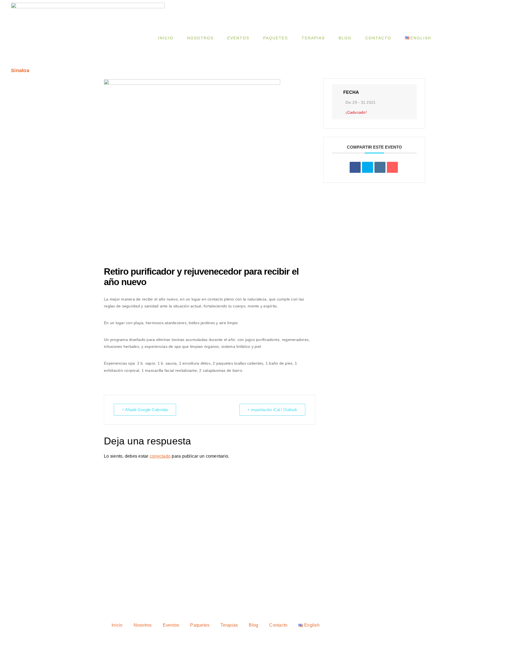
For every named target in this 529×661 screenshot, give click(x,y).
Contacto (378, 38)
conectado (160, 456)
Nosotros (200, 38)
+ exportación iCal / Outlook (272, 409)
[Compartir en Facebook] (355, 167)
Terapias (313, 38)
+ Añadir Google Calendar (145, 409)
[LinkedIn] (379, 167)
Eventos (238, 38)
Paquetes (275, 38)
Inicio (165, 38)
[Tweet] (367, 167)
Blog (345, 38)
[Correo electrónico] (392, 167)
